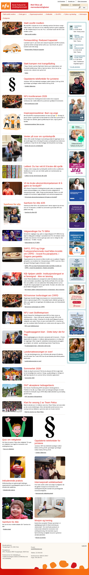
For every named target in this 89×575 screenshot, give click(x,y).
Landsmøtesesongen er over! (33, 361)
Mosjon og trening (40, 537)
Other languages (82, 1)
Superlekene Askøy (78, 26)
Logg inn (84, 546)
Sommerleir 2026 (29, 378)
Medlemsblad (7, 529)
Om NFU (58, 14)
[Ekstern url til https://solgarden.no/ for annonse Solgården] (77, 243)
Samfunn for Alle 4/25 (31, 212)
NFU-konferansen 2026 (31, 103)
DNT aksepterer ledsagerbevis (33, 396)
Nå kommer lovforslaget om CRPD (35, 307)
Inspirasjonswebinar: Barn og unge (34, 124)
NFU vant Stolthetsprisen (32, 326)
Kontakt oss (71, 1)
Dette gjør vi (22, 14)
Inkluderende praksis (9, 490)
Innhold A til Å (76, 4)
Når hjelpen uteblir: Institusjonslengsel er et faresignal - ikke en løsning (44, 289)
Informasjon (83, 14)
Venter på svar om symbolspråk (34, 145)
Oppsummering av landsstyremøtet (79, 46)
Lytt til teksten (61, 1)
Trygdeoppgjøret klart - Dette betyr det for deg (37, 346)
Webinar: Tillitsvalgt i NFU (79, 36)
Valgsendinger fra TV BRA (32, 242)
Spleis (26, 73)
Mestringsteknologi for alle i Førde (79, 56)
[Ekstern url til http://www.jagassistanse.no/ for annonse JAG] (77, 163)
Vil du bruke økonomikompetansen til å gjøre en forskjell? (41, 197)
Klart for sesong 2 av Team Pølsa (34, 412)
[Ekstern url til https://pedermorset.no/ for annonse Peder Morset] (77, 323)
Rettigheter (6, 18)
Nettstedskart (65, 4)
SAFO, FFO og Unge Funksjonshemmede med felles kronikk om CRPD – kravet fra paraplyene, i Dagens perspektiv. (43, 267)
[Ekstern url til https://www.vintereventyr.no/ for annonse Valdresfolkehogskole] (77, 82)
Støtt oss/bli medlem (9, 14)
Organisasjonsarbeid (36, 14)
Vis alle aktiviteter (75, 67)
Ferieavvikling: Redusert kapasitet (34, 49)
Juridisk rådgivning (30, 86)
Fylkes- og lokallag (70, 14)
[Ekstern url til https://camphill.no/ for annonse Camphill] (77, 269)
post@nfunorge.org (36, 549)
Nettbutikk (49, 14)
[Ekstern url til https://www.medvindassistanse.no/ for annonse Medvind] (77, 216)
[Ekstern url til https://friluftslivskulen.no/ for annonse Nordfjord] (77, 109)
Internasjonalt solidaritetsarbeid (44, 493)
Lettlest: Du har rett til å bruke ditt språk (36, 175)
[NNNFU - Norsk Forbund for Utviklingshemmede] (25, 6)
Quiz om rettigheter (8, 449)
